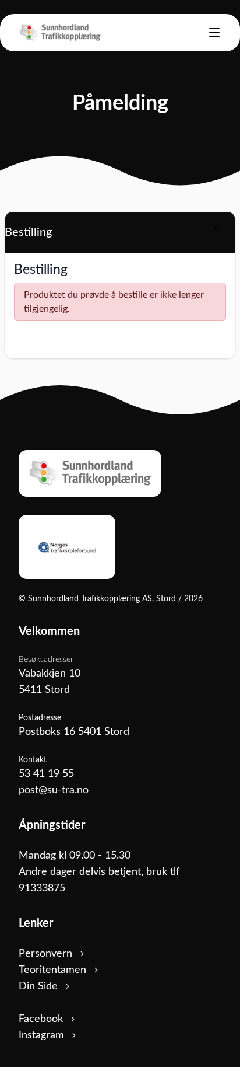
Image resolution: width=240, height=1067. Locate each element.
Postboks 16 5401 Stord (74, 732)
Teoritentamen (54, 970)
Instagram (43, 1035)
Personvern (47, 954)
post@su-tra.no (54, 790)
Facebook (42, 1019)
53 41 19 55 (46, 774)
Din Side (40, 986)
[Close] (216, 228)
